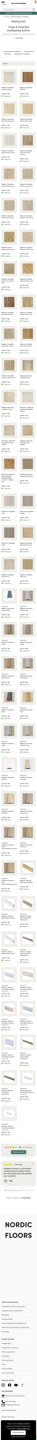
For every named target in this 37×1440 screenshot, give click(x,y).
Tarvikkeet (5, 1332)
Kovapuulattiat (7, 1319)
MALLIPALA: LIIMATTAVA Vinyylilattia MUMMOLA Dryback (27, 409)
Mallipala (5, 606)
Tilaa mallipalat (7, 1360)
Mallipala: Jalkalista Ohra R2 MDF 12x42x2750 (7, 1092)
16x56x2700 (5, 1025)
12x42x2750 (23, 1094)
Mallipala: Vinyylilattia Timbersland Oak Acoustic (26, 152)
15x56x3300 (5, 991)
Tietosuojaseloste (8, 1352)
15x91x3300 (5, 1058)
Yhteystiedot (6, 1343)
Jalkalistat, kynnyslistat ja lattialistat (15, 1327)
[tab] (5, 1190)
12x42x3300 (5, 1130)
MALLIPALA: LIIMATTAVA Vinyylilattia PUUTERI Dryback (8, 442)
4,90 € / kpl (6, 94)
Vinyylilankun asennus (10, 1348)
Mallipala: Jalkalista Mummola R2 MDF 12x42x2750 (25, 953)
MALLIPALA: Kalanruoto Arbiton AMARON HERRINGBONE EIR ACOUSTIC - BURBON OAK (8, 478)
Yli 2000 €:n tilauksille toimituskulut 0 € (18, 13)
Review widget (12, 1198)
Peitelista (23, 985)
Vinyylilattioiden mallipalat (12, 51)
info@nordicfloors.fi (12, 1405)
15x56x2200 (23, 1025)
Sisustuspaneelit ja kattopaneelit (14, 1323)
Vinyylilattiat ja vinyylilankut (12, 1311)
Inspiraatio (6, 1356)
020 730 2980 (10, 1401)
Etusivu (6, 17)
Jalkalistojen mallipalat (22, 54)
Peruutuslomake (8, 1373)
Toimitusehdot (7, 1369)
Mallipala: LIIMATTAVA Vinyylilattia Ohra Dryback (26, 442)
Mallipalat (5, 1315)
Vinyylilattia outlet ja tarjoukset (13, 1306)
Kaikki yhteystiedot (9, 1410)
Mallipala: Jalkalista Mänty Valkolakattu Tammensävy (25, 918)
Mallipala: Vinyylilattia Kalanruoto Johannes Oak (8, 281)
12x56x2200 (23, 991)
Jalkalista (5, 985)
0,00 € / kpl (6, 615)
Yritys (4, 1364)
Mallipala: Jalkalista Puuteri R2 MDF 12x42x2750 (25, 1056)
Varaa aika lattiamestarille (15, 1396)
